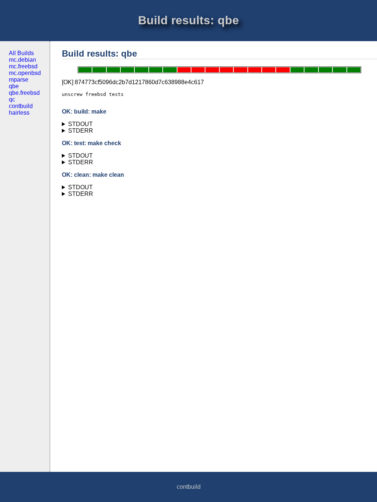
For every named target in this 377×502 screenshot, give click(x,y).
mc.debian (22, 60)
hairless (19, 113)
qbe (14, 86)
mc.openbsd (25, 73)
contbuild (21, 106)
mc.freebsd (23, 66)
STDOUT (80, 124)
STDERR (80, 131)
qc (12, 99)
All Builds (21, 53)
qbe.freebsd (24, 93)
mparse (18, 79)
